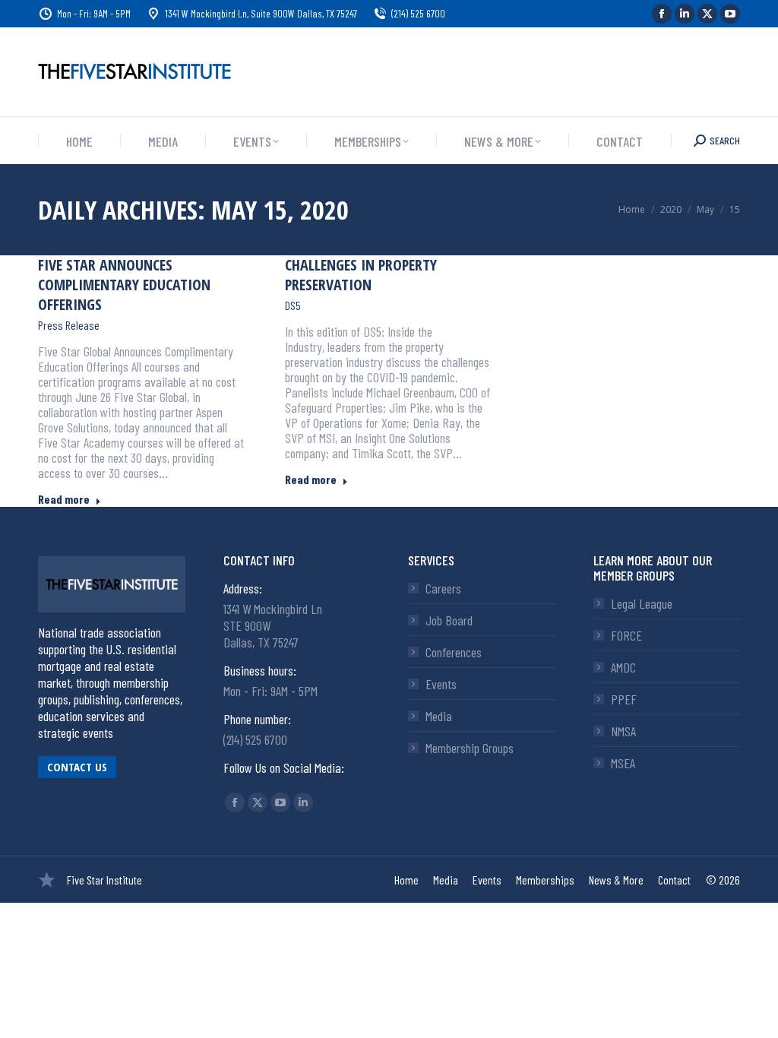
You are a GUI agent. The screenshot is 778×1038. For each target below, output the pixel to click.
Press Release (69, 325)
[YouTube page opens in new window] (730, 14)
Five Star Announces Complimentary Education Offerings (124, 285)
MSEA (623, 763)
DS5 (293, 305)
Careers (443, 588)
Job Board (449, 620)
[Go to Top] (755, 1015)
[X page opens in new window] (707, 14)
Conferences (453, 652)
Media (438, 715)
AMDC (623, 667)
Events (441, 684)
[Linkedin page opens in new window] (684, 14)
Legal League (641, 603)
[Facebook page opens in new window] (662, 14)
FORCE (626, 635)
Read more (64, 499)
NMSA (623, 731)
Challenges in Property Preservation (361, 275)
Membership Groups (469, 747)
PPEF (624, 699)
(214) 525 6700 (418, 13)
